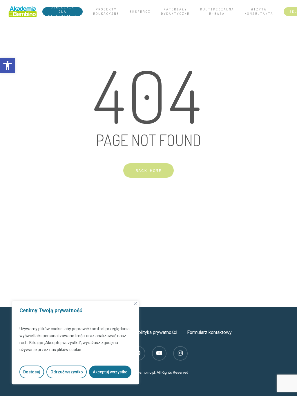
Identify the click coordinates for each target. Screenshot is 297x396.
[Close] (135, 303)
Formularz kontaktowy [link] (209, 332)
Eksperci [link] (140, 12)
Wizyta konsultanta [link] (259, 11)
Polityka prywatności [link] (156, 332)
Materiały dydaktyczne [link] (175, 11)
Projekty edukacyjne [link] (106, 11)
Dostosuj (31, 372)
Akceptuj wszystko (110, 372)
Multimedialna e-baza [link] (217, 11)
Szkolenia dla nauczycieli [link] (62, 11)
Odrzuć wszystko (66, 372)
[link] (7, 65)
